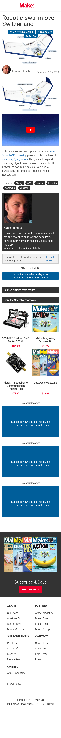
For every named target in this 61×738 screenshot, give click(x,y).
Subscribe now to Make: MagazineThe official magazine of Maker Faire (30, 276)
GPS (29, 183)
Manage (11, 654)
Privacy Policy (23, 699)
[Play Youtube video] (30, 130)
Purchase (12, 643)
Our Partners (14, 623)
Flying (19, 183)
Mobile (39, 183)
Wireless (24, 187)
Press (38, 659)
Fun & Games (45, 32)
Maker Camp (42, 629)
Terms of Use (38, 699)
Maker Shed (42, 623)
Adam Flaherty (13, 228)
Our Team (12, 613)
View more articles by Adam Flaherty (22, 248)
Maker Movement (17, 629)
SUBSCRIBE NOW (30, 589)
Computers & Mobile (21, 32)
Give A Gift (13, 648)
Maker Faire (41, 618)
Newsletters (13, 659)
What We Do (14, 618)
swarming (10, 187)
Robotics (30, 35)
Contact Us (41, 643)
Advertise (40, 648)
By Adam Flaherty (21, 71)
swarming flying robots (15, 159)
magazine (44, 613)
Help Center (41, 654)
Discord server (50, 258)
